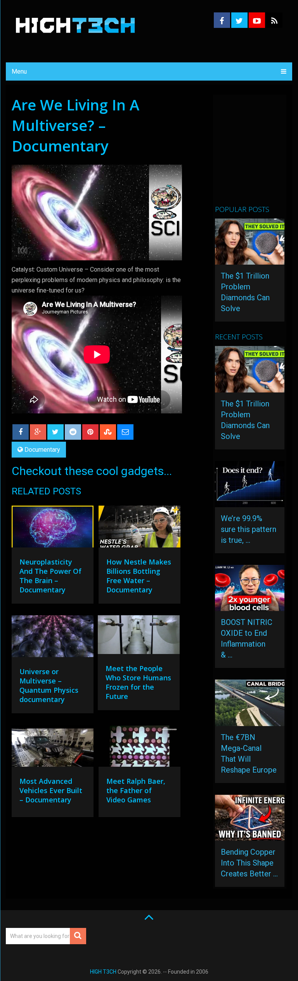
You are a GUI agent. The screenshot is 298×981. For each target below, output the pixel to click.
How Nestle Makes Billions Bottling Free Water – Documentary (138, 575)
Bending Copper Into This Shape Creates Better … (249, 862)
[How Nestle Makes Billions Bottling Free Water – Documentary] (139, 528)
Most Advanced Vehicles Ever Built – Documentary (50, 790)
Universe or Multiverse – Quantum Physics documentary (48, 685)
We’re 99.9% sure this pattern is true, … (248, 529)
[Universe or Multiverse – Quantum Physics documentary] (53, 638)
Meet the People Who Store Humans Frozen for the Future (138, 682)
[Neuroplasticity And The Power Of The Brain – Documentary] (53, 528)
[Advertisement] (256, 153)
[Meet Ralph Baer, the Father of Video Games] (139, 748)
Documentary (42, 449)
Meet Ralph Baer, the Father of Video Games (135, 790)
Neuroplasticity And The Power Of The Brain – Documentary (50, 575)
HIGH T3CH (103, 972)
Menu (19, 71)
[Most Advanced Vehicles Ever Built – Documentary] (53, 748)
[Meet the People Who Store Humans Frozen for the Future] (139, 636)
